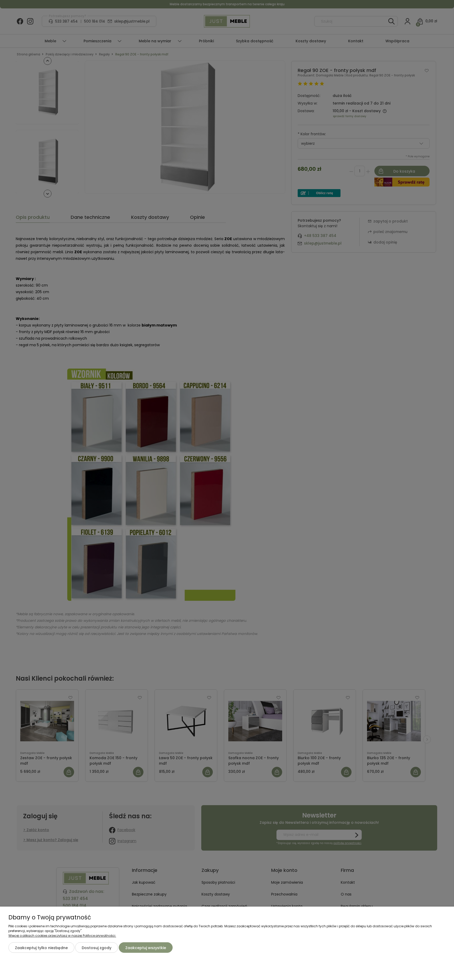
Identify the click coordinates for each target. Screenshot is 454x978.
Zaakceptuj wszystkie (145, 947)
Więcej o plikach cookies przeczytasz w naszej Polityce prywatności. (62, 935)
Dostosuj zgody (96, 947)
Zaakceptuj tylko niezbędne (41, 947)
